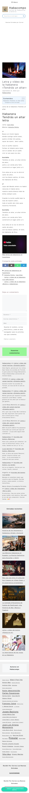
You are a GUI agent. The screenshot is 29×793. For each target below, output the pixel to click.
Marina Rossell (18, 730)
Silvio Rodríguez (17, 749)
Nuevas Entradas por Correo (14, 22)
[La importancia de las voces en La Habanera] (13, 643)
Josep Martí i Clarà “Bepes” (10, 719)
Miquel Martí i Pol (7, 735)
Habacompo (17, 7)
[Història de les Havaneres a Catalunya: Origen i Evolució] (13, 521)
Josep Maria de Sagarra (9, 717)
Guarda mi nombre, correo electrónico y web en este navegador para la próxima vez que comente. (14, 330)
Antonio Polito (9, 275)
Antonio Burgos (16, 682)
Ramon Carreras (7, 741)
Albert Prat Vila (16, 680)
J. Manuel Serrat (7, 706)
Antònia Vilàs (6, 685)
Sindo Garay (6, 751)
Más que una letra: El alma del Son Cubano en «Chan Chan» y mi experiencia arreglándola (13, 580)
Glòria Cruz (20, 703)
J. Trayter (16, 706)
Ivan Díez (10, 125)
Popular (13, 738)
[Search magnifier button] (24, 16)
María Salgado (6, 732)
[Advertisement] (14, 43)
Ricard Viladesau (7, 746)
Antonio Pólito (13, 127)
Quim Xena (22, 738)
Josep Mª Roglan (6, 722)
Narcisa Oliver (18, 735)
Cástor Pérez (7, 698)
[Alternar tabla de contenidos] (22, 98)
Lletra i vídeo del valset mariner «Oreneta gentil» (13, 407)
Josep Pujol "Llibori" (17, 722)
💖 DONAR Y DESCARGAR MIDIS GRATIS (14, 789)
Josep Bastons (10, 712)
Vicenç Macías (17, 754)
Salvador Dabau (19, 746)
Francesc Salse (9, 704)
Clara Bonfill (16, 695)
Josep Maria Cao (8, 714)
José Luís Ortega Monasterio (10, 726)
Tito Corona (14, 751)
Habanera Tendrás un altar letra (13, 100)
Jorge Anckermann (7, 709)
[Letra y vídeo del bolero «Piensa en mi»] (13, 621)
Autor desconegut (7, 688)
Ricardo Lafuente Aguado (10, 743)
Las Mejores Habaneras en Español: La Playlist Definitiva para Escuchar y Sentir (13, 555)
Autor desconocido (11, 691)
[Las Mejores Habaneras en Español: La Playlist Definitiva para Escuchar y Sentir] (13, 544)
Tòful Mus (6, 754)
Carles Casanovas (10, 693)
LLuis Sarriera (7, 449)
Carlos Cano (6, 696)
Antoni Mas (6, 682)
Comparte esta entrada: (12, 102)
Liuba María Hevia (7, 730)
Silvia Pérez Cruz (7, 749)
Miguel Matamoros (16, 732)
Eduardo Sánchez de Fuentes (10, 701)
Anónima (14, 685)
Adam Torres (5, 680)
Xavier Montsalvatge (7, 757)
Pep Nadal (5, 738)
